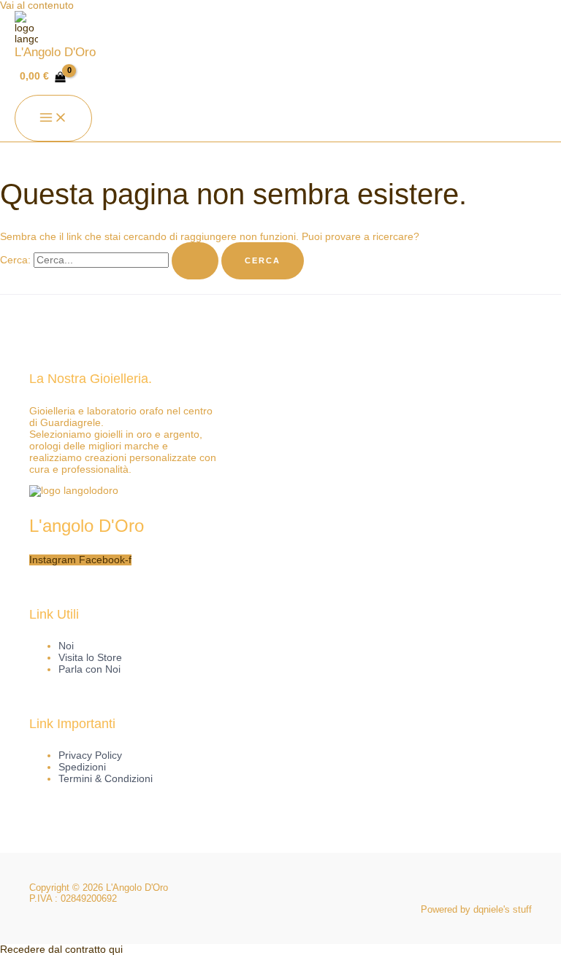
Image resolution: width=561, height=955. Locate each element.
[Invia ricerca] (195, 260)
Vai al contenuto (37, 5)
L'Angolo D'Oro (55, 52)
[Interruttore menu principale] (53, 118)
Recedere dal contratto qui (61, 949)
